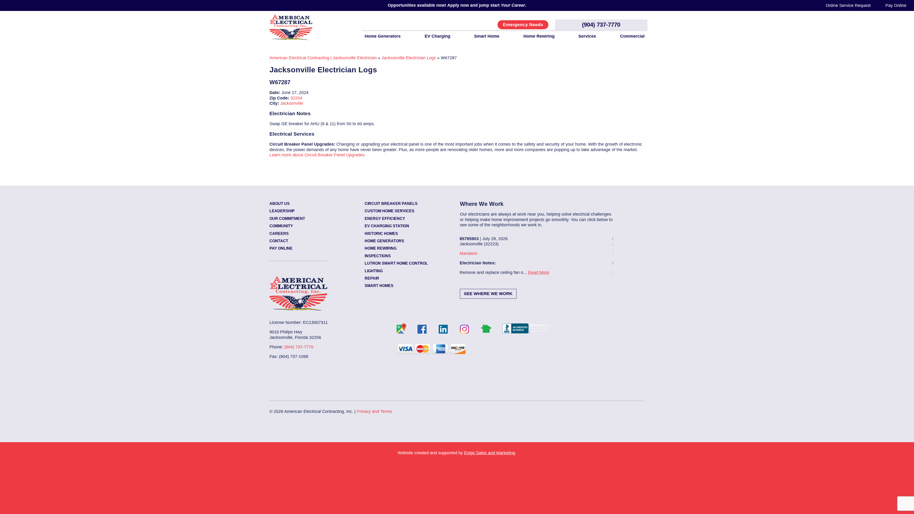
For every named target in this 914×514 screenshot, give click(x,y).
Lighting (374, 271)
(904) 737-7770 (601, 24)
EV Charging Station (387, 226)
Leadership (282, 211)
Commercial (632, 36)
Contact (278, 241)
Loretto (560, 253)
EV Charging (437, 36)
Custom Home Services (389, 211)
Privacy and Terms (374, 411)
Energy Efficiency (385, 219)
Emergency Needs (523, 24)
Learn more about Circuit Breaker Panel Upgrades (317, 155)
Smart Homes (379, 286)
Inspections (378, 256)
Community (281, 226)
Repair (372, 278)
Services (587, 36)
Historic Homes (381, 234)
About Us (279, 204)
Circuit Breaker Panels (391, 204)
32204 (296, 98)
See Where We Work (488, 293)
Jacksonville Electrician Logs (409, 57)
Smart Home (486, 36)
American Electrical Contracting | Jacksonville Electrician (323, 57)
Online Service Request (848, 5)
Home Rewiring (539, 36)
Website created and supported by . (457, 452)
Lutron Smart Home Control (396, 263)
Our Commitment (287, 219)
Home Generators (383, 36)
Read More (479, 272)
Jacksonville (291, 103)
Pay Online (895, 5)
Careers (279, 234)
